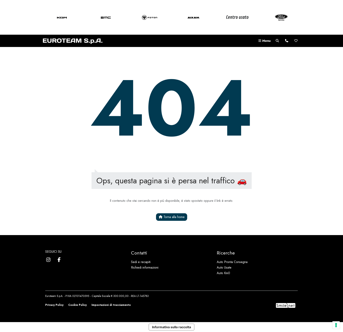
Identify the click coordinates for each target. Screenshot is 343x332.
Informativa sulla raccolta (171, 327)
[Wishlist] (296, 41)
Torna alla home (174, 217)
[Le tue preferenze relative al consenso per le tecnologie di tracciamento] (336, 325)
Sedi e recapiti (140, 262)
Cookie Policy (77, 305)
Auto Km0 (223, 273)
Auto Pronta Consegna (232, 262)
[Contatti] (286, 41)
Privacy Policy (54, 305)
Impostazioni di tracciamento (111, 305)
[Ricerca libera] (277, 41)
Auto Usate (224, 267)
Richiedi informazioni (144, 267)
